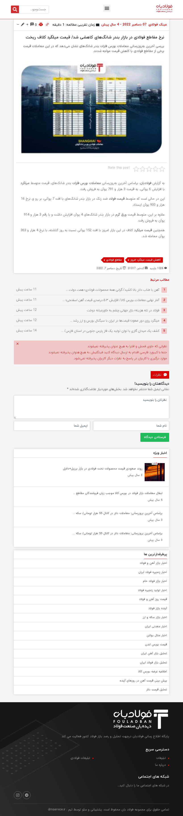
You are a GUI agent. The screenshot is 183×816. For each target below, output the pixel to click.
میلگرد (25, 183)
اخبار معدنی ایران (156, 626)
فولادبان (145, 183)
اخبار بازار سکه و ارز (155, 617)
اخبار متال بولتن (157, 635)
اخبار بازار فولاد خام (155, 581)
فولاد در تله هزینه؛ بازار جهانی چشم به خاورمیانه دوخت (123, 310)
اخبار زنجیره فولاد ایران (152, 572)
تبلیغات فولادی (80, 758)
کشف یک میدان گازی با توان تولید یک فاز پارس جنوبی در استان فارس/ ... (110, 331)
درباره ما (160, 765)
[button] (106, 8)
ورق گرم (121, 214)
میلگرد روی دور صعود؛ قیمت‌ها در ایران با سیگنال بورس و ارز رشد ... (114, 320)
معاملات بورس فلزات (86, 183)
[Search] (15, 9)
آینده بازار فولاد (157, 608)
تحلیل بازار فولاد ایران (153, 662)
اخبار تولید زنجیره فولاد (152, 590)
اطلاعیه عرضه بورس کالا (152, 671)
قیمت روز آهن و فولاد (153, 599)
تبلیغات (161, 758)
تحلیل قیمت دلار (156, 689)
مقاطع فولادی (114, 260)
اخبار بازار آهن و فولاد (153, 563)
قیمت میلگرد (143, 230)
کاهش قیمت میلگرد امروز (145, 260)
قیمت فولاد (117, 198)
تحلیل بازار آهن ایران (154, 653)
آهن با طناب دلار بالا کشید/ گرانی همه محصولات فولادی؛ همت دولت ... (112, 290)
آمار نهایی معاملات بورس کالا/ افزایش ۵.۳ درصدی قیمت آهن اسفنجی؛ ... (111, 300)
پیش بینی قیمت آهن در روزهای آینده (143, 681)
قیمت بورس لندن (156, 644)
